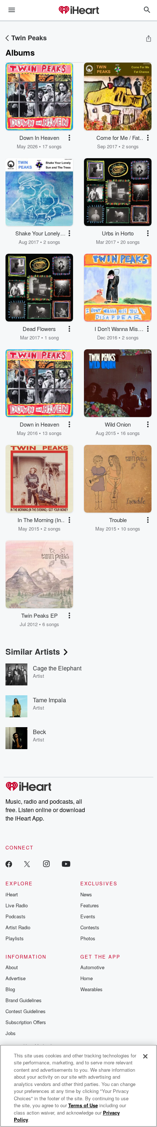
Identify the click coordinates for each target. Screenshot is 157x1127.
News (86, 894)
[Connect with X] (27, 863)
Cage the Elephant (57, 668)
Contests (89, 927)
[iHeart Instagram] (46, 863)
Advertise (15, 978)
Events (87, 916)
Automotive (92, 967)
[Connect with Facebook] (8, 863)
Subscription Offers (25, 1022)
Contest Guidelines (25, 1011)
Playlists (14, 938)
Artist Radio (17, 927)
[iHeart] (78, 10)
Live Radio (16, 905)
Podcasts (15, 916)
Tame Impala (49, 700)
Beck (39, 732)
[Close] (145, 1056)
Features (89, 905)
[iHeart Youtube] (66, 863)
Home (86, 978)
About (11, 967)
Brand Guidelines (23, 1000)
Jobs (10, 1033)
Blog (10, 989)
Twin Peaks (29, 37)
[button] (69, 137)
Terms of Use (83, 1105)
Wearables (91, 989)
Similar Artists (32, 651)
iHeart (11, 894)
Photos (87, 938)
